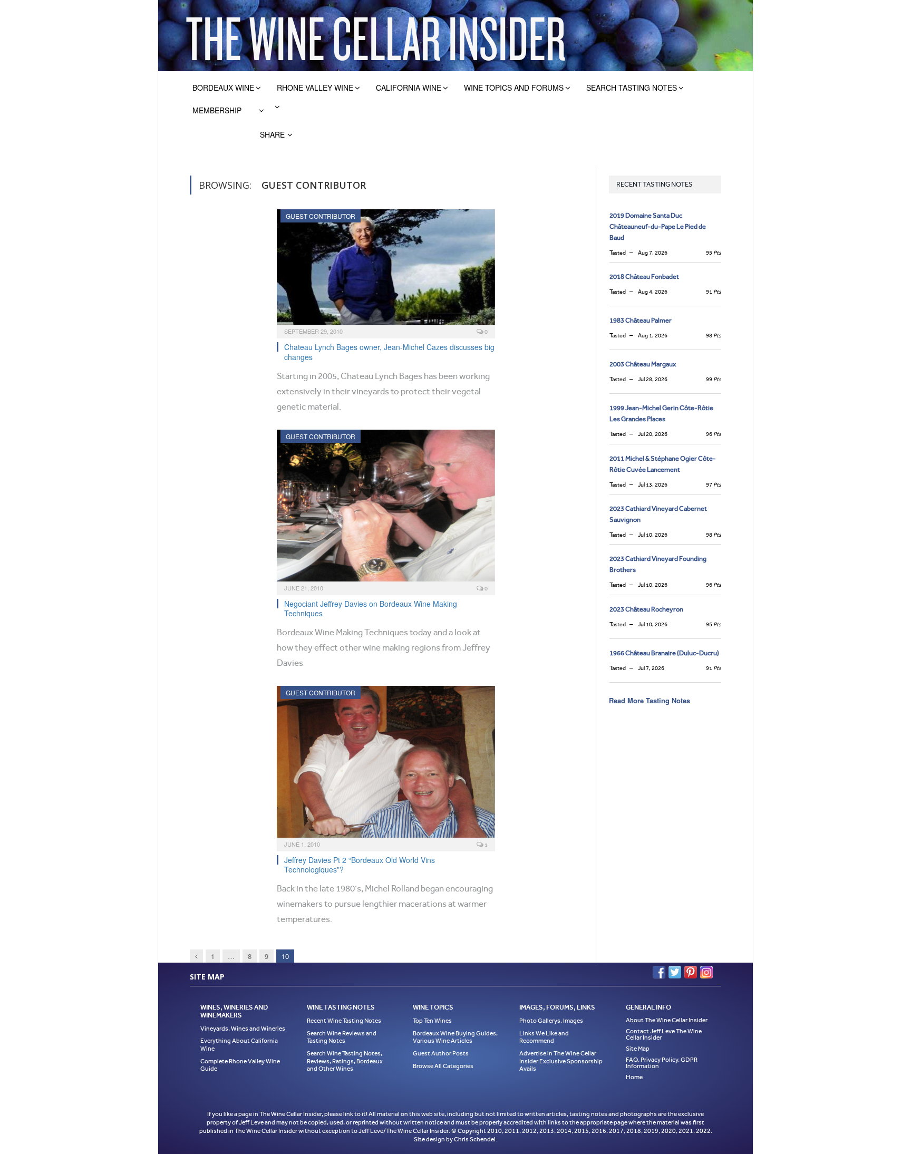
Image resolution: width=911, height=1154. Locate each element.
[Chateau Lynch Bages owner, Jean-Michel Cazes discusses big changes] (386, 270)
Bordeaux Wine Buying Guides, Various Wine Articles (455, 1037)
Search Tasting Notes (631, 87)
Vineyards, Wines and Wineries (242, 1028)
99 (713, 379)
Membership (216, 110)
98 (713, 335)
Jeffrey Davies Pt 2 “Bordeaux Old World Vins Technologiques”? (359, 865)
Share (272, 134)
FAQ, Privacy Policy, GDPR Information (661, 1063)
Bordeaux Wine (223, 87)
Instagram (706, 972)
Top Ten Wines (432, 1020)
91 (713, 291)
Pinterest (690, 972)
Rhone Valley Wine (315, 87)
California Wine (408, 87)
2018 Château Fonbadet (644, 276)
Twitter (674, 972)
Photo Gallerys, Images (551, 1020)
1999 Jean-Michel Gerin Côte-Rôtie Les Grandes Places (661, 413)
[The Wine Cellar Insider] (375, 36)
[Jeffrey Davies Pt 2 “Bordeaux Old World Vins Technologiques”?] (386, 765)
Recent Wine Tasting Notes (344, 1020)
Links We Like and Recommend (544, 1037)
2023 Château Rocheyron (646, 609)
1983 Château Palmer (640, 320)
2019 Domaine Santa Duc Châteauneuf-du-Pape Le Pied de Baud (657, 226)
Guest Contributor (320, 215)
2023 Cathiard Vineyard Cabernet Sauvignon (658, 514)
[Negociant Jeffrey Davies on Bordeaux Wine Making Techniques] (386, 509)
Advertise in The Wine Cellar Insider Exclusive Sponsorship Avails (561, 1061)
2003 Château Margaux (642, 364)
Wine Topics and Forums (514, 87)
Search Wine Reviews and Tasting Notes (341, 1037)
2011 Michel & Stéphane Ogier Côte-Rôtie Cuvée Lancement (662, 463)
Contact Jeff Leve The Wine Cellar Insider (664, 1034)
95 (713, 252)
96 (713, 434)
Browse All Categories (443, 1066)
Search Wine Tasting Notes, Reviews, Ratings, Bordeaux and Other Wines (345, 1061)
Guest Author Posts (441, 1053)
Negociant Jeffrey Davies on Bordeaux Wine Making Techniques (370, 608)
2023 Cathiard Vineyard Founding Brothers (657, 564)
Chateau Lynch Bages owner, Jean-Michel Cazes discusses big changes (389, 352)
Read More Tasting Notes (649, 700)
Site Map (638, 1048)
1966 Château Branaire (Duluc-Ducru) (664, 653)
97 (713, 484)
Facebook (659, 972)
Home (634, 1077)
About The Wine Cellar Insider (667, 1020)
